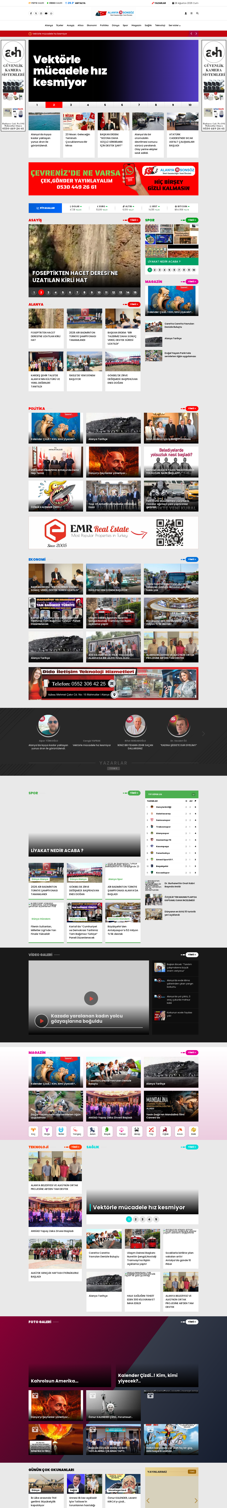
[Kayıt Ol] (186, 13)
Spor (125, 25)
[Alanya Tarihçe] (153, 346)
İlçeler (59, 25)
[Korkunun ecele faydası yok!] (159, 1019)
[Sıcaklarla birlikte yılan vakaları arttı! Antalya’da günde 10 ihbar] (180, 1239)
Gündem (45, 918)
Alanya (49, 25)
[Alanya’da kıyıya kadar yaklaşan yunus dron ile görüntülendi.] (44, 121)
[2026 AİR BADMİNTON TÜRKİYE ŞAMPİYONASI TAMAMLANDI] (84, 318)
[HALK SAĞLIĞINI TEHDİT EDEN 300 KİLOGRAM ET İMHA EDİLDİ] (142, 1282)
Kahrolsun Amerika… (43, 33)
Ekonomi (92, 25)
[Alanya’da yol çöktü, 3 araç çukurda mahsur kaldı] (159, 997)
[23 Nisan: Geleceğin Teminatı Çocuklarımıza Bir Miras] (79, 121)
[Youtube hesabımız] (46, 13)
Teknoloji (160, 25)
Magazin (136, 25)
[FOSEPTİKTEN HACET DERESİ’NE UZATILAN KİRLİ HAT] (46, 318)
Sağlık (148, 25)
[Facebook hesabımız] (31, 13)
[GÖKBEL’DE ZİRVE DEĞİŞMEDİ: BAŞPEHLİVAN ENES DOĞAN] (123, 361)
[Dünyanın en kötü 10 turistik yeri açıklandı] (153, 919)
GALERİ (38, 3)
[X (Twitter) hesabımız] (36, 13)
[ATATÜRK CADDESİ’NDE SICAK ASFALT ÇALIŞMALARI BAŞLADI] (182, 121)
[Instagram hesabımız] (41, 13)
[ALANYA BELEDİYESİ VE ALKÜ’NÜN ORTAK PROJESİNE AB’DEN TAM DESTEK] (55, 1166)
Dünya (115, 25)
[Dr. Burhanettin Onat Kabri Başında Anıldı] (153, 890)
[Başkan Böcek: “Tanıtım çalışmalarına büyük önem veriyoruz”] (159, 971)
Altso (81, 25)
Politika (104, 25)
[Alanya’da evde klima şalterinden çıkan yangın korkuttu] (159, 981)
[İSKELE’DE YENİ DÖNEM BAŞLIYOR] (84, 361)
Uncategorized (117, 1490)
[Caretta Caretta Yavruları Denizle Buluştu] (153, 331)
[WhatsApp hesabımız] (51, 13)
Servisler (174, 25)
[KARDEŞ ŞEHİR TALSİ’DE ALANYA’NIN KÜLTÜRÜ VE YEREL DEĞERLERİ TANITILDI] (46, 361)
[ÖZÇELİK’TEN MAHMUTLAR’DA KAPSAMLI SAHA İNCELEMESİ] (153, 904)
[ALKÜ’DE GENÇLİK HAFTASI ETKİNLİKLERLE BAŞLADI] (55, 1254)
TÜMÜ (133, 220)
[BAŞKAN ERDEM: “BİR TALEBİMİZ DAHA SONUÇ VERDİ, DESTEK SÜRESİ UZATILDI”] (123, 318)
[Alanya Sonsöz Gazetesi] (113, 18)
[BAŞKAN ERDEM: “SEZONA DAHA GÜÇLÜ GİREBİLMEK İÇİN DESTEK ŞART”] (113, 121)
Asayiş (70, 25)
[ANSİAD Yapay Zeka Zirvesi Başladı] (55, 1212)
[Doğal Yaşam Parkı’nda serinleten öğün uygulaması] (153, 360)
